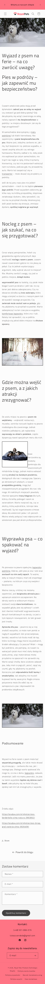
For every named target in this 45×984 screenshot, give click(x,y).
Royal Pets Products (21, 968)
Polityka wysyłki (16, 979)
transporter (7, 173)
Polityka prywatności (12, 975)
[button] (5, 14)
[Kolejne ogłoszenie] (40, 5)
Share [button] (7, 840)
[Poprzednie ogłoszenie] (5, 5)
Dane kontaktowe (31, 979)
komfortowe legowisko (12, 313)
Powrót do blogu (24, 852)
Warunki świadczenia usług (32, 975)
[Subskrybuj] (35, 955)
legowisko (29, 772)
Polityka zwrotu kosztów (26, 971)
